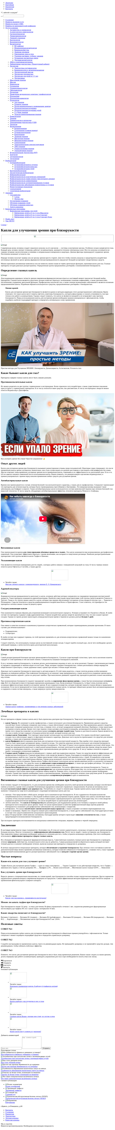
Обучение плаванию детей (20, 203)
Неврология (14, 84)
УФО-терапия (19, 146)
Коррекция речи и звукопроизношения (29, 70)
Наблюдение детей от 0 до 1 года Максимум (31, 213)
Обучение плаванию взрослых (21, 205)
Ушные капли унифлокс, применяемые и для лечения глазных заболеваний (34, 707)
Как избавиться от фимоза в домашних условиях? (20, 1054)
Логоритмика (19, 78)
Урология (13, 124)
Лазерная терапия (21, 136)
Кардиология (15, 40)
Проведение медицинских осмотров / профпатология (30, 94)
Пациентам (9, 7)
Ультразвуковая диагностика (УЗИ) (23, 122)
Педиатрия (14, 92)
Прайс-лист (9, 219)
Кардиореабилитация (18, 171)
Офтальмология (16, 90)
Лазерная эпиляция (21, 52)
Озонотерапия (19, 142)
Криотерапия (19, 134)
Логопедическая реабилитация (21, 173)
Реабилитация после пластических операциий (27, 177)
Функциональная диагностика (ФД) (23, 153)
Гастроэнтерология (17, 34)
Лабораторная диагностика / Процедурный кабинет (30, 64)
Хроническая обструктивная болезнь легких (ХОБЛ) (25, 1098)
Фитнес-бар (18, 199)
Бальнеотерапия (20, 128)
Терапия (13, 118)
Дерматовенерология (18, 36)
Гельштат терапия (21, 104)
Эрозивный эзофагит (13, 1090)
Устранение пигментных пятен (26, 58)
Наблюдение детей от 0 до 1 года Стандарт (30, 215)
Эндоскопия (14, 159)
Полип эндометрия (12, 1086)
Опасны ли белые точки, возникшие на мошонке (20, 1074)
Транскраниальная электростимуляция (29, 144)
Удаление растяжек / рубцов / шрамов (28, 56)
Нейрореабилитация (17, 175)
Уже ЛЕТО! (9, 221)
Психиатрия (14, 96)
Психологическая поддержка (25, 108)
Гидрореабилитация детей (24, 169)
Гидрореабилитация (17, 163)
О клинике (9, 20)
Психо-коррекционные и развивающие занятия (32, 106)
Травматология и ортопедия (20, 120)
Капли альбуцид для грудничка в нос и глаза (27, 1001)
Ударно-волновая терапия (24, 149)
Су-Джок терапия (21, 112)
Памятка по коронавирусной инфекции (20, 26)
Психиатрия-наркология (19, 98)
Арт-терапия (19, 102)
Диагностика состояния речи (25, 68)
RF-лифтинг (19, 46)
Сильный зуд (10, 1094)
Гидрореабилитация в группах (26, 165)
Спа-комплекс (15, 195)
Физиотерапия (15, 126)
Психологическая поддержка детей (27, 110)
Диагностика (10, 1116)
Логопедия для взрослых (23, 74)
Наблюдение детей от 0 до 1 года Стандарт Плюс (33, 217)
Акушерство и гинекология (20, 30)
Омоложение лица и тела (24, 54)
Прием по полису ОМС (14, 24)
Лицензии (9, 3)
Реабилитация (15, 116)
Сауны (16, 197)
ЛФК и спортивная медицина (21, 62)
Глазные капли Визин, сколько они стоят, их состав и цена (32, 1016)
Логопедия (14, 66)
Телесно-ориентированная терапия (27, 114)
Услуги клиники (11, 28)
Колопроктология (16, 42)
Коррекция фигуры (21, 50)
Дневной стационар (17, 38)
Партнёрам (9, 5)
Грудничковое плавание (19, 201)
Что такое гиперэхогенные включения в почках (19, 1078)
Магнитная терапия (21, 138)
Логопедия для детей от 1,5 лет (26, 76)
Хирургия (14, 155)
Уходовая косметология (23, 60)
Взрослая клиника (12, 1120)
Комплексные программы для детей (23, 211)
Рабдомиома (10, 1102)
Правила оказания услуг (14, 22)
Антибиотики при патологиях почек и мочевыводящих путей (25, 1058)
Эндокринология (16, 157)
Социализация (15, 189)
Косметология (15, 44)
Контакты (9, 9)
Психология (14, 100)
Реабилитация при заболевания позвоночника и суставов (32, 185)
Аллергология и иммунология (21, 32)
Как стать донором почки (10, 1062)
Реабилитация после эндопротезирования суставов (29, 183)
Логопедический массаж (23, 72)
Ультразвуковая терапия (23, 151)
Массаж (13, 82)
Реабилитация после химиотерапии (23, 181)
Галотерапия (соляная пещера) (26, 130)
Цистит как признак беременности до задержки (19, 1066)
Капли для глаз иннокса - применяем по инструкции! (25, 898)
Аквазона (9, 193)
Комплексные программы (15, 209)
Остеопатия (14, 86)
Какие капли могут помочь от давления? (25, 1031)
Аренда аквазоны (16, 207)
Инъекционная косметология (25, 48)
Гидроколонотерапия (22, 132)
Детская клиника (11, 1118)
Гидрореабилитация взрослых (25, 167)
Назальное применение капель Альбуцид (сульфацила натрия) (34, 986)
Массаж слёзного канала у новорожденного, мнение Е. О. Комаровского (33, 584)
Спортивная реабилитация (20, 191)
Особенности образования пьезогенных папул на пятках (22, 1070)
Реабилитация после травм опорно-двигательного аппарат (32, 179)
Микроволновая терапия (23, 140)
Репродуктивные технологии (21, 187)
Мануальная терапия (18, 80)
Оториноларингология (18, 88)
